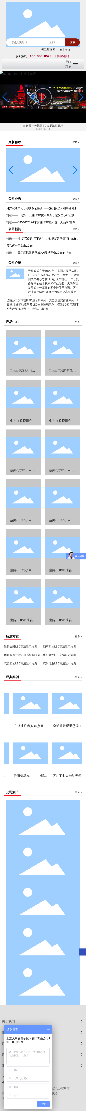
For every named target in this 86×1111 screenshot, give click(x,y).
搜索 (72, 42)
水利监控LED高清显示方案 (59, 655)
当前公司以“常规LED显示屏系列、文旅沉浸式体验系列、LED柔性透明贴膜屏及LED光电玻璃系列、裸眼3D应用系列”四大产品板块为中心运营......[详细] (42, 304)
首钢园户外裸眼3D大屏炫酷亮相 (43, 125)
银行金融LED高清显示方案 (20, 646)
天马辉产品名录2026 (19, 245)
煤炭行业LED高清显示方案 (59, 663)
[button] (81, 97)
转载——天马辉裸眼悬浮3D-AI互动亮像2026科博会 (38, 252)
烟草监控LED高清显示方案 (59, 646)
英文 (68, 49)
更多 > (76, 141)
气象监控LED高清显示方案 (20, 663)
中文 (59, 49)
